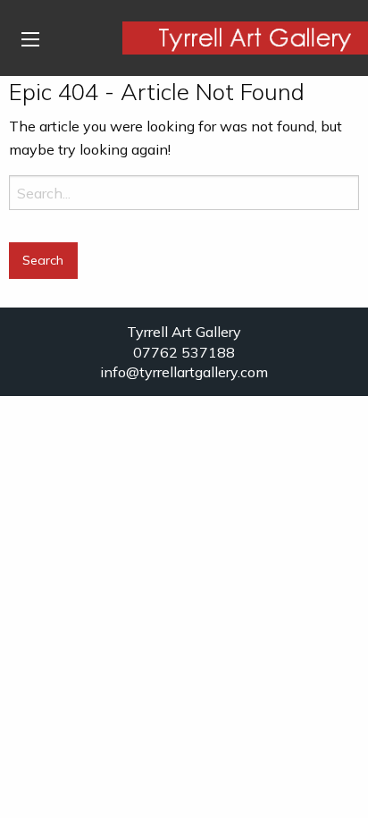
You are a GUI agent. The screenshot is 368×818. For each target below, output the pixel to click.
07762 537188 (184, 352)
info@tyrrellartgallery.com (184, 372)
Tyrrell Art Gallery (184, 332)
